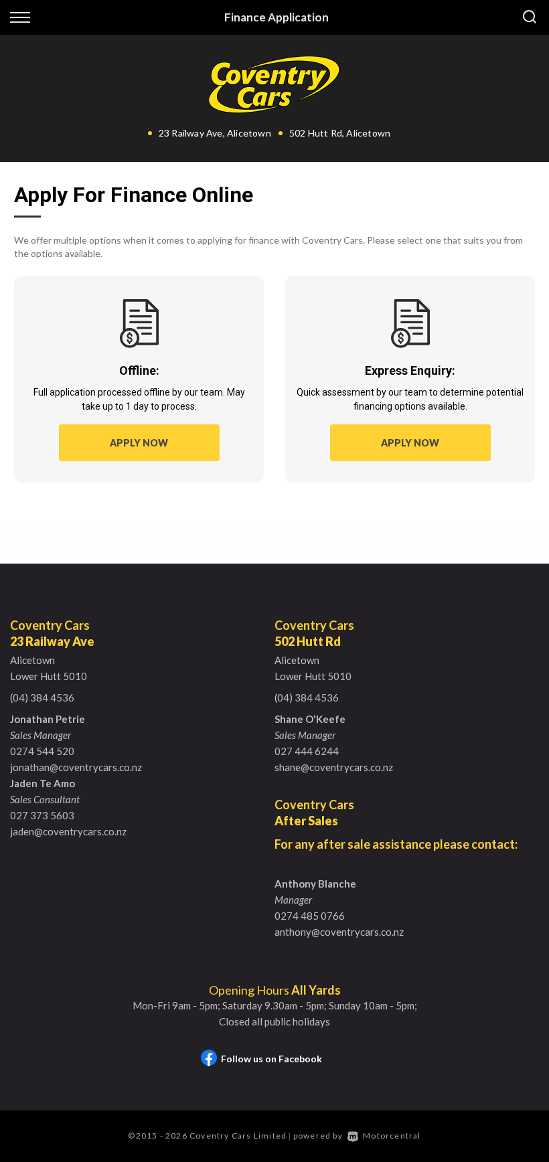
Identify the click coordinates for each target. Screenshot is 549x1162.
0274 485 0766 (309, 916)
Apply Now (139, 442)
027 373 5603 (42, 815)
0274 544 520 (42, 751)
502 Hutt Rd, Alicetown (339, 133)
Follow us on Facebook (271, 1058)
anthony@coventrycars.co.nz (339, 932)
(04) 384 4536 (42, 697)
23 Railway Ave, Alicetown (215, 133)
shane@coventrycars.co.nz (333, 767)
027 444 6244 (306, 751)
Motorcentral (391, 1136)
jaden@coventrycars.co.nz (68, 831)
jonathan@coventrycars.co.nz (76, 767)
